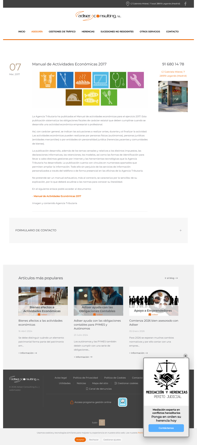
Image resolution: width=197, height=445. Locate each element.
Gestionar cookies (128, 383)
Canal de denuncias (100, 388)
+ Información (26, 353)
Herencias (88, 31)
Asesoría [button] (37, 31)
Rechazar (93, 439)
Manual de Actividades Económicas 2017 (57, 196)
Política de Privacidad (85, 377)
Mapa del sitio (100, 383)
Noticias (81, 383)
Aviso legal (61, 377)
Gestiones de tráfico (62, 31)
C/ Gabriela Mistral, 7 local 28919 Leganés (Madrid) (155, 3)
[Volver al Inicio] (98, 16)
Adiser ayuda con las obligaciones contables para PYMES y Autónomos (97, 324)
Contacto (172, 31)
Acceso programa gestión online (92, 402)
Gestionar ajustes (112, 439)
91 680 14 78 (173, 64)
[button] (102, 422)
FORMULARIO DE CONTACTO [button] (35, 230)
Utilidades (64, 383)
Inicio (21, 31)
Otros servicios (150, 31)
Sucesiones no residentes (117, 31)
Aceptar (80, 439)
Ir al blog (169, 278)
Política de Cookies (115, 377)
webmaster (15, 390)
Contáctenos (166, 428)
